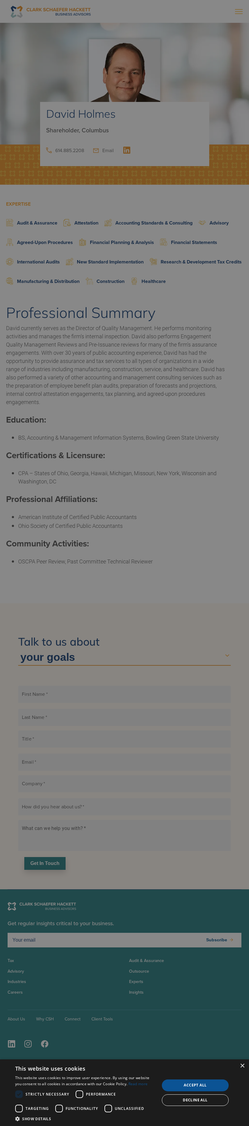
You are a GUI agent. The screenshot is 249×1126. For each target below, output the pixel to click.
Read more (138, 1083)
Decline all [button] (195, 1100)
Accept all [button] (195, 1085)
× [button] (242, 1066)
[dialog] (124, 1092)
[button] (85, 1118)
